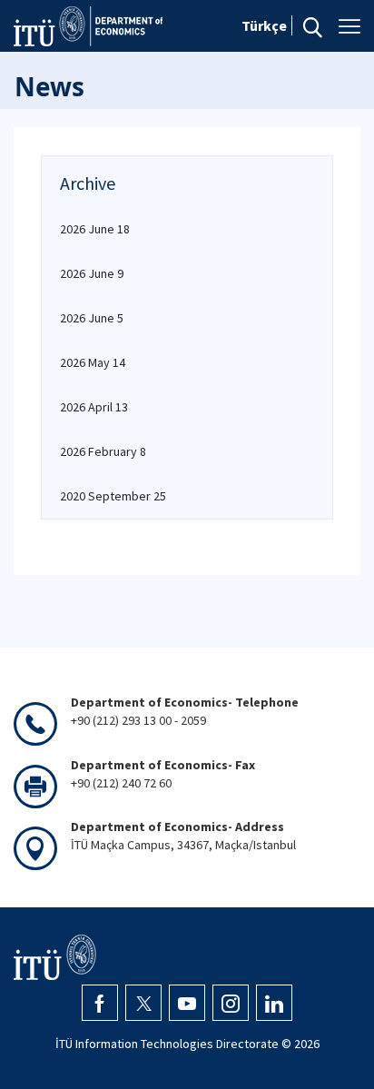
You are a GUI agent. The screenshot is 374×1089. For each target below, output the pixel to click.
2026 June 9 (91, 273)
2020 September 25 (113, 496)
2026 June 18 (95, 229)
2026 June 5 (91, 318)
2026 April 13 (94, 407)
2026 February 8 (103, 451)
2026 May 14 (92, 362)
